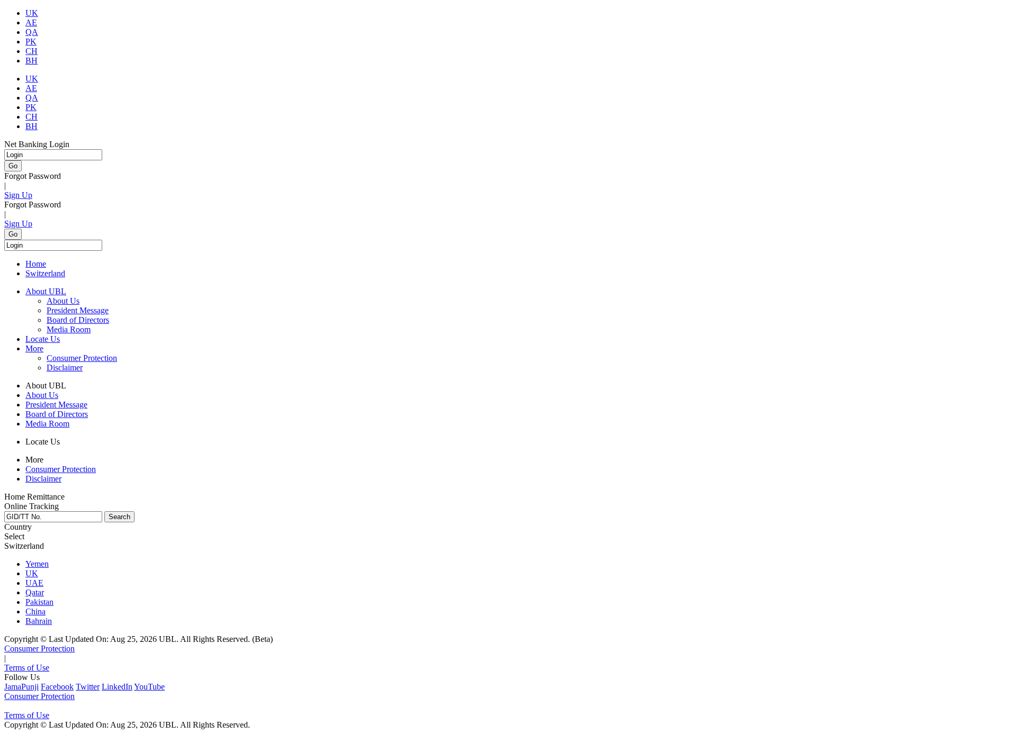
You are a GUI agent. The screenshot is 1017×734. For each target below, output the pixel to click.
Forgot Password (32, 175)
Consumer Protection (82, 358)
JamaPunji (21, 686)
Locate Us (42, 338)
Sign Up (18, 195)
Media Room (69, 329)
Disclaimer (65, 367)
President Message (78, 310)
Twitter (88, 686)
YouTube (149, 686)
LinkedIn (117, 686)
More (34, 348)
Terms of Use (26, 667)
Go (12, 166)
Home (35, 263)
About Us (63, 300)
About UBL (45, 291)
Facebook (57, 686)
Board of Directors (78, 319)
